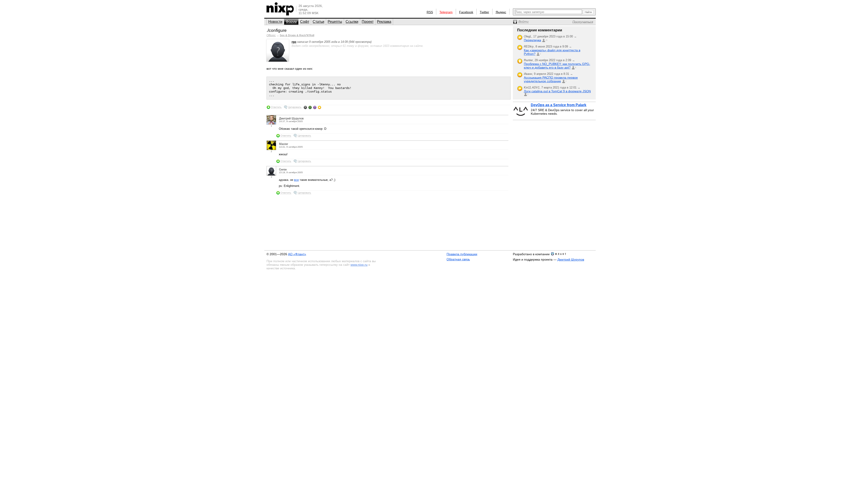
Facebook (466, 12)
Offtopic (271, 35)
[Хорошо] (314, 107)
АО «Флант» (297, 254)
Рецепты (335, 22)
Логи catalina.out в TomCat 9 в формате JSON (557, 91)
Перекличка (532, 40)
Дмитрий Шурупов (570, 259)
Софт (304, 22)
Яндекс (501, 12)
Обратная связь (458, 259)
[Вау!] (319, 107)
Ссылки (352, 22)
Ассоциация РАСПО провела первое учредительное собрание (551, 79)
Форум (291, 22)
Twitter (484, 12)
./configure (277, 30)
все (296, 180)
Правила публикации (462, 254)
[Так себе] (310, 107)
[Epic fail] (305, 107)
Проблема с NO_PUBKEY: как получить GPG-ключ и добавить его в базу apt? (557, 65)
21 (546, 40)
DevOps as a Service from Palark (558, 105)
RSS (430, 12)
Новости (275, 22)
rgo (294, 41)
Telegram (446, 12)
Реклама (384, 22)
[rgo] (278, 60)
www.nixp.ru (359, 264)
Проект (368, 22)
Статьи (318, 22)
